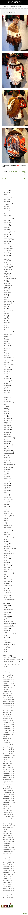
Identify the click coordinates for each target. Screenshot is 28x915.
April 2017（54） (7, 812)
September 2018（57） (9, 779)
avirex (5, 213)
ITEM (19, 171)
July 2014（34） (7, 876)
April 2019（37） (7, 765)
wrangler (6, 595)
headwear (6, 616)
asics (5, 211)
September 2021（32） (9, 709)
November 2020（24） (9, 728)
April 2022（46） (7, 695)
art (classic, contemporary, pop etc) (12, 659)
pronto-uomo (7, 508)
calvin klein (7, 246)
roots (5, 532)
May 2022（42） (7, 693)
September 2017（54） (9, 802)
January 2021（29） (8, 724)
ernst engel (6, 313)
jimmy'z (6, 388)
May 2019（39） (7, 763)
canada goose (7, 248)
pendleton (6, 490)
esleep (5, 315)
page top (25, 913)
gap (5, 339)
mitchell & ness (7, 459)
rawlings (6, 516)
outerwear (6, 625)
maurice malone (8, 445)
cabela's (6, 245)
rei (4, 523)
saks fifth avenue (8, 537)
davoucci (6, 290)
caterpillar (6, 255)
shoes (5, 639)
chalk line (15, 171)
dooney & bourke (8, 301)
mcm (5, 446)
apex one (6, 206)
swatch (5, 560)
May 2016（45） (7, 833)
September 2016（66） (9, 825)
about (23, 6)
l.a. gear (6, 406)
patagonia (6, 485)
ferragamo (6, 322)
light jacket (23, 171)
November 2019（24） (9, 752)
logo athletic (7, 425)
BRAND (10, 171)
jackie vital (6, 378)
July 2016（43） (7, 829)
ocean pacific (7, 476)
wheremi (6, 587)
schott (5, 541)
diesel (5, 296)
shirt (5, 637)
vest (5, 653)
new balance (7, 467)
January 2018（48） (8, 794)
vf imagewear (7, 585)
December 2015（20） (9, 843)
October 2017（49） (8, 800)
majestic (6, 439)
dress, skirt (6, 611)
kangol (5, 394)
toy (5, 651)
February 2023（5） (8, 676)
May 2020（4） (7, 740)
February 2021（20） (9, 722)
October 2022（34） (8, 683)
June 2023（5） (7, 670)
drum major (7, 304)
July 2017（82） (7, 806)
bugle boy (6, 241)
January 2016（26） (8, 841)
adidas (5, 199)
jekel (5, 387)
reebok (5, 522)
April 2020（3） (7, 742)
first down (6, 327)
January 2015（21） (8, 864)
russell (5, 534)
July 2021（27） (7, 713)
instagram (9, 6)
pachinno (6, 481)
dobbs (5, 299)
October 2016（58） (8, 824)
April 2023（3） (7, 672)
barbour (6, 220)
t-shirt (5, 646)
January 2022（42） (8, 701)
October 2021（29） (8, 707)
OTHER (5, 656)
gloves (5, 614)
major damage (7, 441)
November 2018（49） (9, 775)
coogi (5, 281)
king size (6, 401)
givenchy (6, 348)
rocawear (6, 529)
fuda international (8, 334)
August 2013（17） (8, 898)
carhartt (6, 250)
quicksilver (6, 513)
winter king (6, 592)
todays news (7, 567)
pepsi (5, 492)
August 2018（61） (8, 781)
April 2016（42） (7, 835)
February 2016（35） (9, 839)
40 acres (6, 192)
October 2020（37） (8, 730)
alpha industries (8, 203)
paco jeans (6, 483)
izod (5, 374)
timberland (6, 565)
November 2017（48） (9, 798)
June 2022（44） (8, 691)
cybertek (6, 287)
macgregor (6, 432)
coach (5, 271)
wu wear (6, 597)
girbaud (6, 345)
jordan (5, 392)
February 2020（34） (9, 746)
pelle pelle (6, 488)
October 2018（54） (8, 777)
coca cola (6, 273)
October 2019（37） (8, 753)
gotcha (5, 350)
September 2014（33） (9, 872)
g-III (5, 336)
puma (5, 511)
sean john (6, 543)
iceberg (6, 371)
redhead (6, 520)
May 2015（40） (7, 857)
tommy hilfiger (7, 569)
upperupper (7, 581)
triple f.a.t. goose (8, 573)
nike (5, 471)
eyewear (6, 612)
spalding (6, 551)
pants (5, 628)
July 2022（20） (7, 689)
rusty (5, 536)
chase (5, 262)
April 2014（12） (7, 882)
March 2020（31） (8, 744)
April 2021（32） (7, 718)
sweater (24, 172)
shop (16, 6)
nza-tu (5, 474)
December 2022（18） (9, 679)
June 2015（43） (8, 855)
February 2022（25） (9, 699)
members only (7, 450)
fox (5, 329)
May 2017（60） (7, 810)
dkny (5, 297)
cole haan (6, 274)
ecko (5, 308)
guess (5, 355)
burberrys (6, 243)
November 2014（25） (9, 868)
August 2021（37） (8, 711)
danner (5, 289)
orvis (5, 480)
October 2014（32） (8, 870)
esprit (5, 317)
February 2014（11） (9, 886)
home (5, 6)
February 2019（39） (9, 769)
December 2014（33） (9, 866)
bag (5, 607)
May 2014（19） (7, 880)
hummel (6, 367)
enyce (5, 311)
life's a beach (7, 418)
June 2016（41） (8, 831)
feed (11, 906)
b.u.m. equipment (8, 215)
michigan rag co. (8, 452)
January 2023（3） (8, 677)
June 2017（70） (8, 808)
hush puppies (7, 369)
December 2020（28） (9, 726)
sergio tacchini (7, 546)
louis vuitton (7, 429)
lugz (5, 430)
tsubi (5, 576)
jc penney (6, 383)
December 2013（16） (9, 890)
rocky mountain (7, 530)
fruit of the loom (7, 331)
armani (5, 210)
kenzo (5, 399)
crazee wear (7, 283)
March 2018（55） (8, 790)
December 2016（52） (9, 820)
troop (5, 574)
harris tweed (7, 359)
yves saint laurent (8, 599)
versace (6, 583)
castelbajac (7, 253)
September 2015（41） (9, 849)
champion (6, 260)
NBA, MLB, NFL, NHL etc (10, 664)
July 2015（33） (7, 853)
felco (5, 320)
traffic (5, 571)
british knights (7, 238)
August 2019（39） (8, 757)
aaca (5, 196)
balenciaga (6, 217)
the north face (7, 564)
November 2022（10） (9, 681)
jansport (6, 381)
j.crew (5, 376)
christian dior (7, 266)
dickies (5, 294)
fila (5, 324)
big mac (6, 229)
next (24, 178)
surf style (6, 559)
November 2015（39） (9, 845)
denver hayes (7, 292)
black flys (6, 232)
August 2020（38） (8, 734)
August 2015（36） (8, 851)
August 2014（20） (8, 874)
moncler (6, 460)
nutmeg (6, 473)
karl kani (6, 397)
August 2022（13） (8, 687)
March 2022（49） (8, 697)
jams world (6, 380)
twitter (5, 906)
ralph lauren (7, 515)
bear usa (6, 222)
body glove (6, 234)
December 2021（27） (9, 703)
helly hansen (7, 360)
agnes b (6, 201)
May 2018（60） (7, 787)
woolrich (6, 594)
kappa (5, 395)
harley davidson (8, 357)
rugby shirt (6, 632)
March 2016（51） (8, 837)
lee (5, 415)
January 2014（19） (8, 888)
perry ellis (6, 494)
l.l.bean (6, 408)
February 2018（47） (9, 792)
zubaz (5, 601)
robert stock (7, 527)
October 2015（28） (8, 847)
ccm (5, 257)
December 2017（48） (9, 796)
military (6, 663)
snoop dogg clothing (9, 548)
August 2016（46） (8, 827)
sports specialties (8, 553)
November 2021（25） (9, 705)
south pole (6, 550)
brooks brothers (8, 239)
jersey (5, 618)
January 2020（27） (8, 748)
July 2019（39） (7, 759)
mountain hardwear (8, 464)
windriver (6, 590)
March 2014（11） (8, 884)
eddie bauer (7, 310)
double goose (7, 303)
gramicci (6, 352)
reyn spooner (7, 525)
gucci (5, 353)
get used (6, 341)
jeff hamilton (7, 385)
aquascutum (7, 208)
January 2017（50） (8, 818)
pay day (6, 487)
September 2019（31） (9, 755)
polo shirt (6, 630)
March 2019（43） (8, 767)
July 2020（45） (7, 736)
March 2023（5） (8, 674)
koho (5, 404)
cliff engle (6, 267)
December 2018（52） (9, 773)
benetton (6, 225)
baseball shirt (7, 609)
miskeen (6, 457)
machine (6, 434)
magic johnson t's (8, 438)
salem (5, 539)
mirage (5, 455)
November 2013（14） (9, 892)
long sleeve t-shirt (8, 623)
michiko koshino (8, 453)
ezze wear (6, 318)
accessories (7, 605)
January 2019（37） (8, 771)
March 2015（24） (8, 861)
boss (5, 236)
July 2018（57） (7, 783)
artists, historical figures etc (10, 661)
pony (5, 502)
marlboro (6, 443)
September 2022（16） (9, 685)
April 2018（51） (7, 789)
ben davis (6, 224)
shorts (5, 640)
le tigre (5, 413)
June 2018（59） (8, 785)
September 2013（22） (9, 896)
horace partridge (8, 364)
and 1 (5, 204)
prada (5, 504)
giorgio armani (7, 343)
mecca (5, 448)
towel (5, 649)
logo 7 (5, 424)
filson (5, 325)
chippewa (6, 264)
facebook (8, 906)
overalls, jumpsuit (8, 626)
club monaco (7, 269)
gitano (5, 346)
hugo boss (6, 366)
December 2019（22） (9, 750)
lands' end (6, 411)
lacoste (6, 410)
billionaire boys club (9, 231)
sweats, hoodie (7, 644)
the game (6, 562)
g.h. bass (6, 338)
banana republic (8, 218)
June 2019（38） (8, 761)
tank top (6, 647)
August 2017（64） (8, 804)
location (19, 6)
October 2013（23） (8, 894)
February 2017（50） (9, 816)
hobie (5, 362)
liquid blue (6, 422)
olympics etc (7, 666)
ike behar (6, 373)
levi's (5, 416)
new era (6, 469)
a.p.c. (5, 194)
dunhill (5, 306)
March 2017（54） (8, 814)
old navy (6, 478)
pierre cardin (7, 499)
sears (5, 544)
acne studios (7, 197)
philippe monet (7, 497)
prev (4, 178)
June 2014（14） (8, 878)
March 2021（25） (8, 720)
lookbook (13, 6)
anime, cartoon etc (8, 657)
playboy (6, 501)
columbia (6, 276)
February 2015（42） (9, 863)
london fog (6, 427)
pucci (5, 509)
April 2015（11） (7, 859)
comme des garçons (9, 278)
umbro (5, 578)
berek (5, 227)
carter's (6, 252)
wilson (5, 588)
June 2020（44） (8, 738)
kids (5, 619)
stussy (5, 557)
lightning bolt (7, 420)
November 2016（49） (9, 822)
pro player (6, 506)
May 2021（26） (7, 716)
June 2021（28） (8, 715)
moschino (6, 462)
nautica (6, 466)
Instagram (2, 906)
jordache (6, 390)
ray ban (6, 518)
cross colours (7, 285)
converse (6, 280)
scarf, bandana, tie (8, 633)
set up (5, 635)
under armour (7, 579)
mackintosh (7, 436)
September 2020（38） (9, 732)
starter (5, 555)
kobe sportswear (8, 402)
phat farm (6, 495)
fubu (5, 332)
